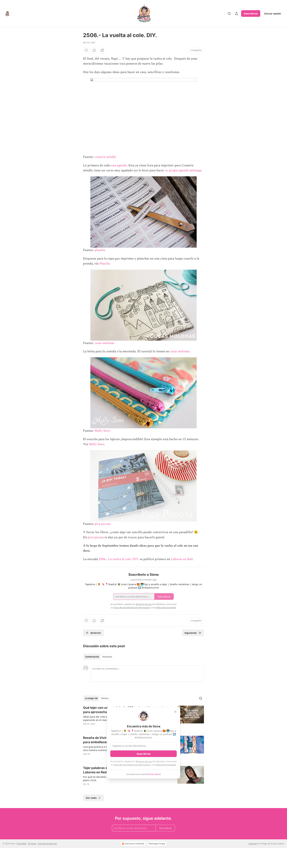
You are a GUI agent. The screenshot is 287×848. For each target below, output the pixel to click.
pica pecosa (102, 523)
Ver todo (91, 797)
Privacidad (21, 843)
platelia (100, 250)
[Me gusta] (86, 50)
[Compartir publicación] (236, 13)
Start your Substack (134, 843)
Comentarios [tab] (92, 656)
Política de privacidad (165, 764)
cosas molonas (104, 343)
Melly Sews (102, 430)
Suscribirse (251, 13)
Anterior (95, 632)
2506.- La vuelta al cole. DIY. (119, 559)
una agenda (119, 165)
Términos (32, 843)
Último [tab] (104, 698)
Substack (252, 843)
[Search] (229, 13)
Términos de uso (144, 761)
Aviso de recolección (47, 843)
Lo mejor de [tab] (91, 698)
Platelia (104, 263)
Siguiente (191, 632)
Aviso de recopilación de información (132, 764)
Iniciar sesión (272, 13)
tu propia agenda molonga (183, 170)
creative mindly (105, 157)
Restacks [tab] (107, 656)
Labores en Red (182, 559)
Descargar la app (156, 843)
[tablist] (98, 656)
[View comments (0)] (94, 50)
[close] (175, 711)
